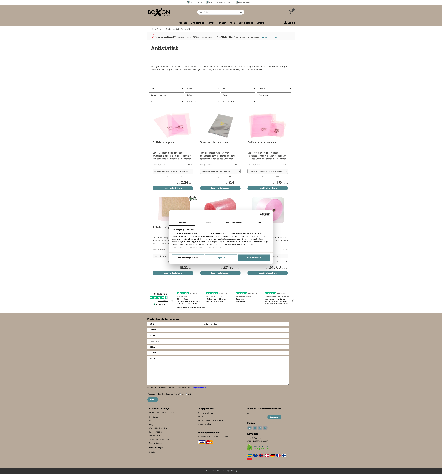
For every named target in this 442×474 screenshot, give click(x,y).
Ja (183, 394)
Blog (151, 424)
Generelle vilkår (204, 424)
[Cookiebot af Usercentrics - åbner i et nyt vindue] (260, 214)
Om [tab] (259, 222)
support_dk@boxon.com (257, 441)
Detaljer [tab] (208, 222)
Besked (152, 359)
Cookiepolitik (154, 435)
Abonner (274, 417)
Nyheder (152, 421)
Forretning (154, 341)
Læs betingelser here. (270, 37)
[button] (291, 12)
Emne (152, 324)
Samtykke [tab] (182, 222)
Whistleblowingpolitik (158, 428)
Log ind (201, 417)
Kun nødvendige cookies (188, 258)
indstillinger (263, 242)
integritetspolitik (199, 388)
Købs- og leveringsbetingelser (210, 420)
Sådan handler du (205, 413)
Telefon (153, 353)
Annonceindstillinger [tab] (234, 222)
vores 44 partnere (184, 233)
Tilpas (219, 258)
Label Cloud (154, 452)
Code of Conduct (156, 443)
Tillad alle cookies (254, 258)
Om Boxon (153, 417)
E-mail (152, 347)
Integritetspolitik (156, 432)
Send (152, 399)
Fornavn (153, 330)
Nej (189, 394)
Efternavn (154, 336)
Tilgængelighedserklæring (160, 439)
